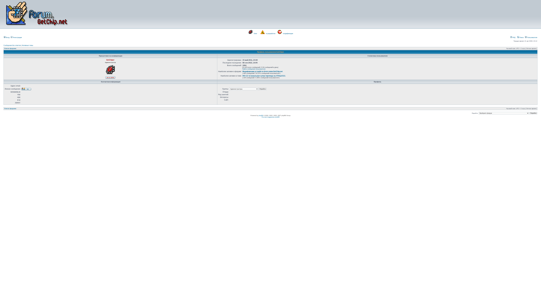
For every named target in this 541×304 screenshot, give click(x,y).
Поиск (521, 37)
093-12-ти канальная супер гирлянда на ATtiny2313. (264, 76)
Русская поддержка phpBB (271, 117)
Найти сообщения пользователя (253, 69)
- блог (255, 33)
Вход (7, 37)
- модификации (287, 33)
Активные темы (27, 45)
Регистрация (17, 37)
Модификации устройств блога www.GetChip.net (262, 71)
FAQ (513, 37)
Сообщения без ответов (12, 45)
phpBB (261, 115)
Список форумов (10, 48)
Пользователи (532, 37)
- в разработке (270, 33)
